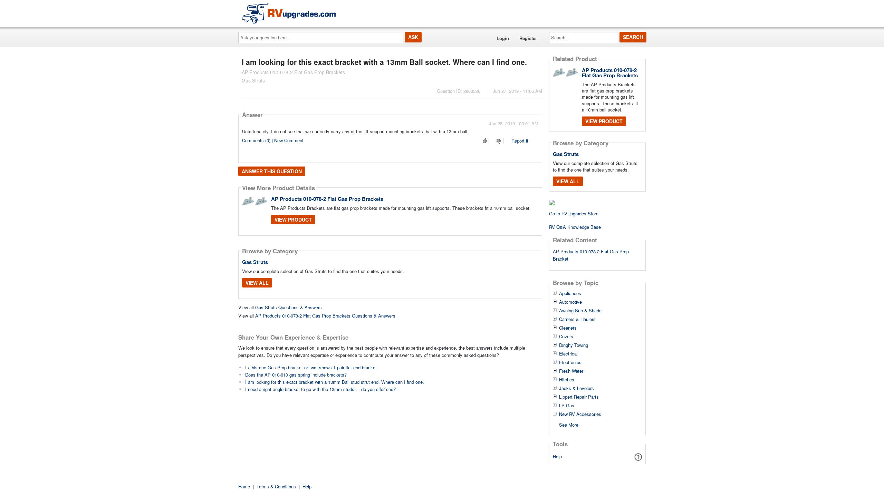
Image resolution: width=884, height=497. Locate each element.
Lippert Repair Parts (579, 396)
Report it (519, 140)
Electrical (568, 353)
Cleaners (568, 327)
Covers (566, 336)
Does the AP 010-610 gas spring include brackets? (296, 374)
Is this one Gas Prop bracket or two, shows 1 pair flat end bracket (311, 367)
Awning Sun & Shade (580, 310)
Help (557, 456)
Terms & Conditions (276, 486)
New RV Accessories (580, 414)
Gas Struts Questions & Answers (288, 307)
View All (257, 282)
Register (528, 38)
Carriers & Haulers (577, 319)
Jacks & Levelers (576, 388)
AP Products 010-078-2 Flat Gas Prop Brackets (327, 199)
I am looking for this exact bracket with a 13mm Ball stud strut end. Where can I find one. (334, 382)
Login (503, 38)
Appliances (570, 293)
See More (568, 424)
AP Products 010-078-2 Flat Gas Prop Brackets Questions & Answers (325, 315)
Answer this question (272, 171)
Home (244, 486)
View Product (293, 219)
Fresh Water (571, 371)
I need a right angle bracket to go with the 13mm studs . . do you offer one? (320, 389)
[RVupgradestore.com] (289, 13)
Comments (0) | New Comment (273, 140)
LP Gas (566, 405)
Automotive (570, 302)
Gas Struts (255, 262)
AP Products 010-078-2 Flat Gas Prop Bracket (591, 255)
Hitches (566, 379)
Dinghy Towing (573, 345)
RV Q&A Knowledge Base (575, 227)
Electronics (570, 362)
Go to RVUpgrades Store (573, 213)
